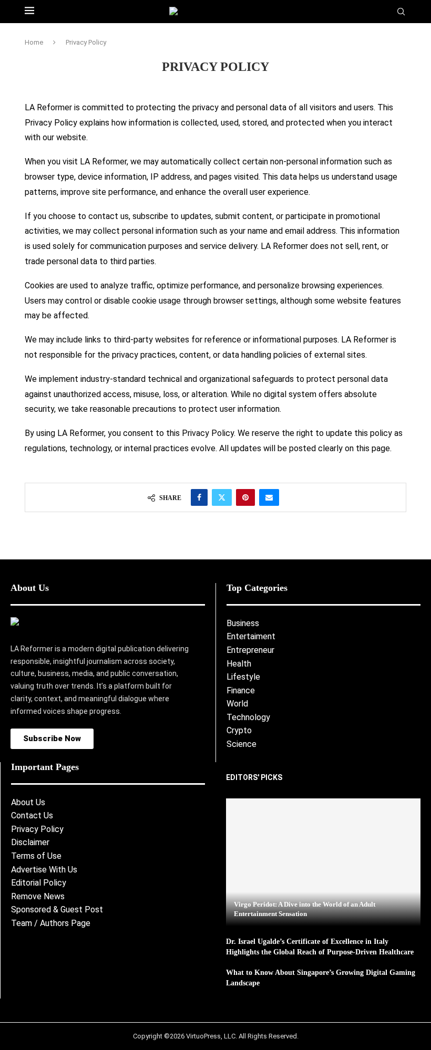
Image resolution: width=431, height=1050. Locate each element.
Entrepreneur (250, 650)
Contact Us (32, 815)
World (237, 704)
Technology (248, 717)
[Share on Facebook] (199, 497)
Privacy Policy (37, 829)
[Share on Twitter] (222, 497)
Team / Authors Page (50, 923)
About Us (28, 802)
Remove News (38, 896)
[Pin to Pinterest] (245, 497)
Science (241, 744)
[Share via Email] (269, 497)
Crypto (239, 730)
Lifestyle (243, 677)
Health (239, 664)
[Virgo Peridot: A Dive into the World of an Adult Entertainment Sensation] (323, 862)
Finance (241, 690)
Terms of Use (36, 856)
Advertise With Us (44, 870)
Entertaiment (251, 636)
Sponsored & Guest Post (57, 909)
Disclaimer (30, 842)
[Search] (401, 12)
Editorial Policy (38, 883)
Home (34, 42)
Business (243, 623)
